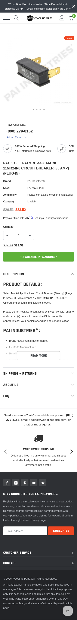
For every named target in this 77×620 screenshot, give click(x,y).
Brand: (7, 181)
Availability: (10, 194)
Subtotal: (8, 245)
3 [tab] (40, 109)
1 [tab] (33, 109)
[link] (6, 482)
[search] (16, 18)
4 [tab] (44, 109)
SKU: (6, 187)
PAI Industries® (36, 181)
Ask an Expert (14, 137)
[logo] (39, 18)
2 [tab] (36, 109)
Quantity (8, 226)
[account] (62, 17)
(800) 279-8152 (19, 131)
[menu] (6, 18)
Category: (9, 201)
